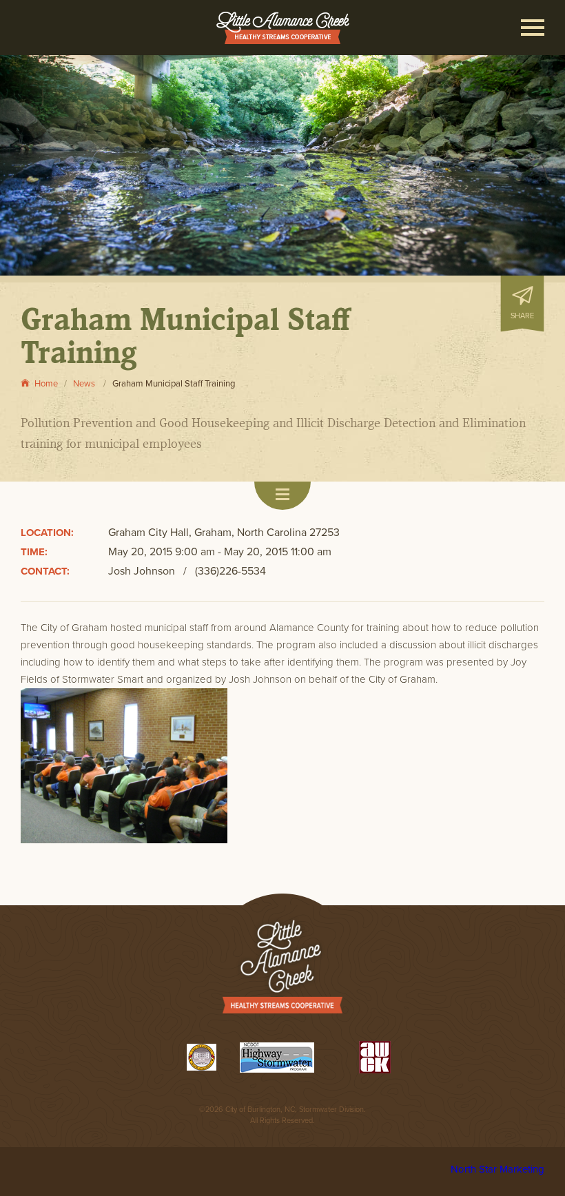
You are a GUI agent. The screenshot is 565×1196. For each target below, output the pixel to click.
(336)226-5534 (230, 571)
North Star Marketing (497, 1169)
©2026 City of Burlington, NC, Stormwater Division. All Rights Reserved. (282, 1115)
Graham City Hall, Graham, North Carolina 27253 (224, 532)
